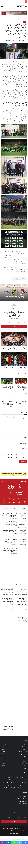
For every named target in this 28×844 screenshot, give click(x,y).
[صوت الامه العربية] (14, 12)
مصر (9, 785)
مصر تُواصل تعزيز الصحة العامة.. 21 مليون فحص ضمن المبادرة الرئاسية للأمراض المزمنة (9, 522)
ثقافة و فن (23, 754)
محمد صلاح (15, 785)
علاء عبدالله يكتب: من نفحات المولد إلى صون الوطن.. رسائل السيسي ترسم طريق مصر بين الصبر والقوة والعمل (21, 601)
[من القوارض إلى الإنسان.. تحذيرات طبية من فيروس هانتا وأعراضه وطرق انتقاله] (22, 543)
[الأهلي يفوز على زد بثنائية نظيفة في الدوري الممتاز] (21, 396)
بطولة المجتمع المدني (19, 279)
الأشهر (23, 508)
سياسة (24, 761)
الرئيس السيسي (15, 779)
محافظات (24, 766)
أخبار (25, 744)
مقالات (24, 768)
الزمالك (8, 779)
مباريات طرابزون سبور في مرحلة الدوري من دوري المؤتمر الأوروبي (7, 403)
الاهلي (14, 777)
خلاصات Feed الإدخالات (20, 798)
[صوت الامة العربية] (20, 6)
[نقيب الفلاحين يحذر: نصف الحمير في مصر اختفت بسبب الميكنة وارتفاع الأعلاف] (22, 551)
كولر (25, 785)
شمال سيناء (5, 782)
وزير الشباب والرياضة (8, 787)
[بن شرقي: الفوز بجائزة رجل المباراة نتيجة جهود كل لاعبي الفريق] (7, 381)
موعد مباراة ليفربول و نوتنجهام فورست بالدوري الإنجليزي (21, 387)
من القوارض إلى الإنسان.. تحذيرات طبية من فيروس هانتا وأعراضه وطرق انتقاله (10, 541)
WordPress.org (22, 803)
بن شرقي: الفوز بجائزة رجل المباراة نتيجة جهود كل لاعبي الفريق (7, 387)
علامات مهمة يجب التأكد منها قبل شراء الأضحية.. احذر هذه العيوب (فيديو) (9, 531)
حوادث (24, 756)
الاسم (25, 437)
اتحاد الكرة (24, 777)
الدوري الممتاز (23, 779)
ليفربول (20, 785)
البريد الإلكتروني (23, 443)
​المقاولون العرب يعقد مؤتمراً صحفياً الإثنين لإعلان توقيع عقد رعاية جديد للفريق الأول (15, 296)
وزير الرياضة (16, 787)
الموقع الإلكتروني (23, 448)
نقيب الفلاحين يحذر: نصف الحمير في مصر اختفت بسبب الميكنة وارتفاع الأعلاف (9, 550)
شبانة (11, 782)
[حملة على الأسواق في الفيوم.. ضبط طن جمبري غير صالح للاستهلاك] (21, 612)
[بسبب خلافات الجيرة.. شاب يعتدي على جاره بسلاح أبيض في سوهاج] (7, 667)
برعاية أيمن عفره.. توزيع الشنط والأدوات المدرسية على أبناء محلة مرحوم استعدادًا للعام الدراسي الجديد (7, 601)
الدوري (9, 777)
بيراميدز (15, 782)
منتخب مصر (23, 787)
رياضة (19, 18)
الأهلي (18, 777)
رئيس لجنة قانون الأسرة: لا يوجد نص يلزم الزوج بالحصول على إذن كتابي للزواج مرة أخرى (9, 515)
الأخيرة (14, 508)
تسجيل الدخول (22, 796)
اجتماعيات (23, 746)
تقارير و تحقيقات (22, 751)
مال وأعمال (23, 763)
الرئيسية (23, 18)
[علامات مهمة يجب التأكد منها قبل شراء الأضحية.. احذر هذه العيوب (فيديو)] (22, 533)
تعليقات (5, 508)
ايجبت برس (12, 833)
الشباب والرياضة (23, 782)
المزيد (24, 749)
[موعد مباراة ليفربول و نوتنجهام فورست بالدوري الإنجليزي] (21, 381)
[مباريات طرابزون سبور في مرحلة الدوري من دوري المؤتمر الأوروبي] (7, 396)
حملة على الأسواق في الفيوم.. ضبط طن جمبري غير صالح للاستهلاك (21, 618)
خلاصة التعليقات (22, 801)
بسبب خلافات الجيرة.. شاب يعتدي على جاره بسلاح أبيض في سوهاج (8, 728)
